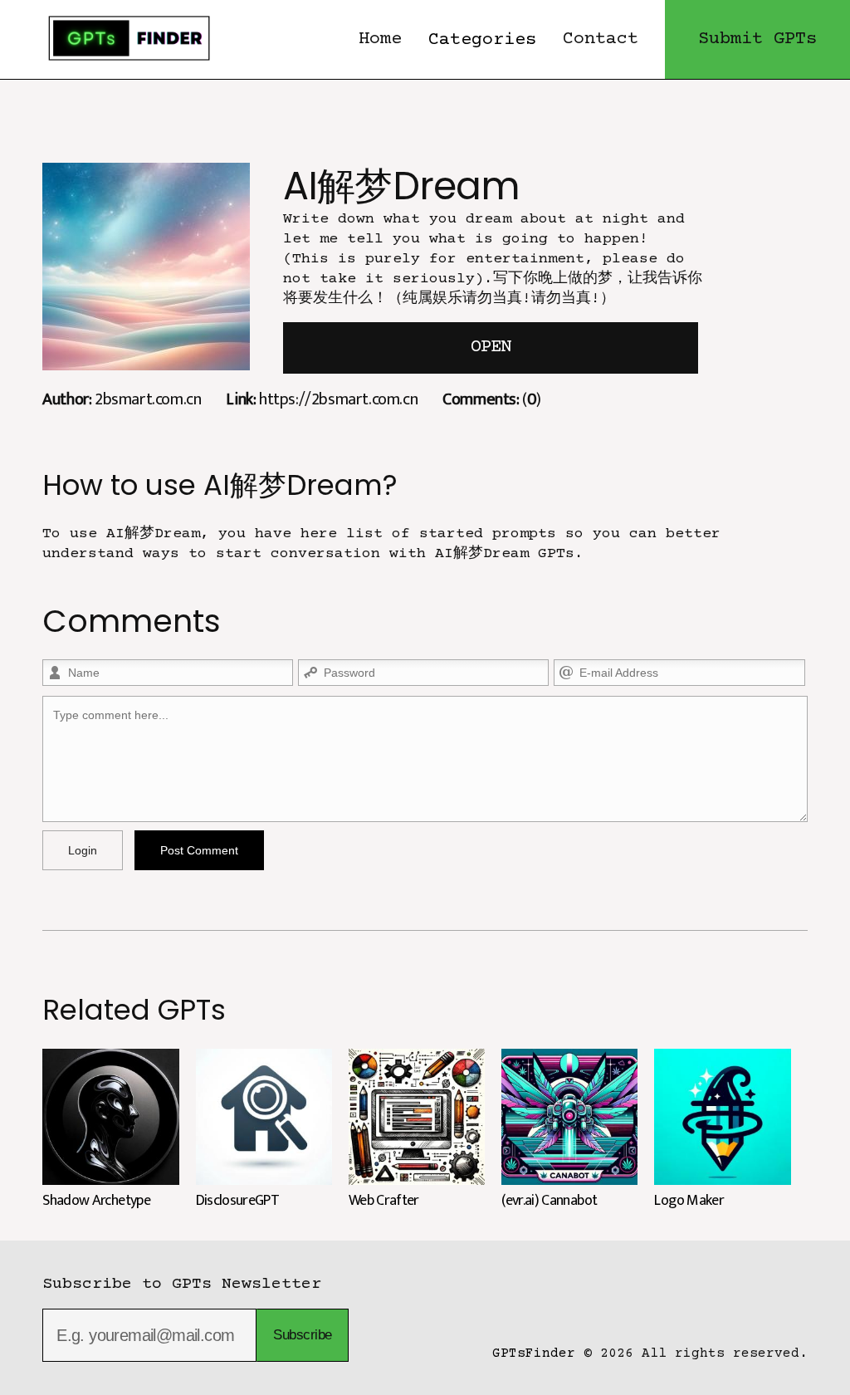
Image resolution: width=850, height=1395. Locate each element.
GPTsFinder (533, 1353)
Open (490, 347)
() (491, 399)
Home (380, 39)
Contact (600, 39)
